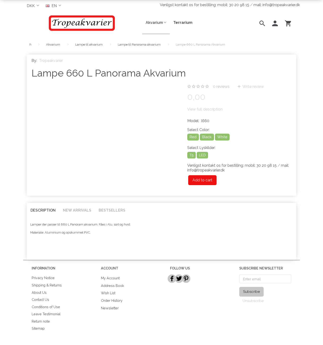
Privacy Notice (43, 278)
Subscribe (251, 292)
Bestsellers (112, 210)
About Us (39, 292)
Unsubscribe (253, 301)
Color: (198, 130)
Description (43, 210)
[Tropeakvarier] (81, 23)
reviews (221, 86)
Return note (41, 321)
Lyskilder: (201, 147)
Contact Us (40, 300)
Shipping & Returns (47, 285)
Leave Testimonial (46, 314)
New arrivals (77, 210)
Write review (253, 86)
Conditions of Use (46, 307)
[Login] (275, 23)
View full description (205, 109)
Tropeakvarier (51, 60)
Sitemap (38, 328)
